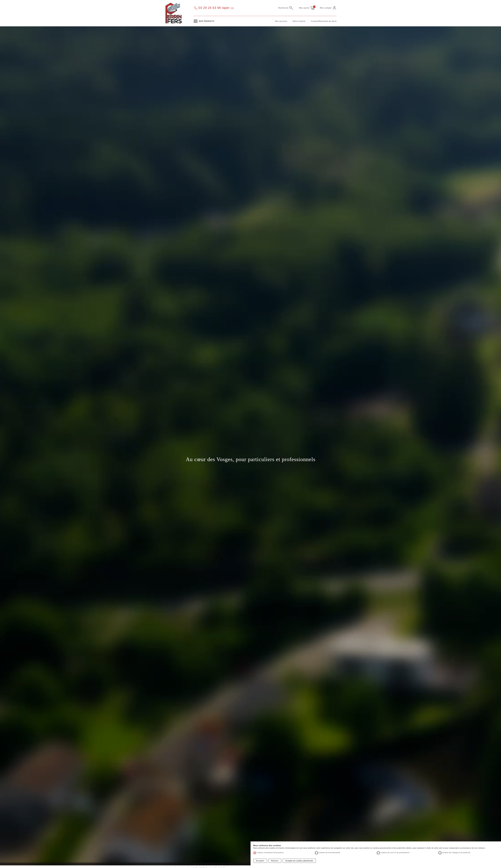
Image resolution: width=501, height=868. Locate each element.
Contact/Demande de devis (324, 21)
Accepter (260, 861)
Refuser (275, 861)
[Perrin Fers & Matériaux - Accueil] (173, 13)
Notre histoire (299, 21)
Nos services (281, 21)
